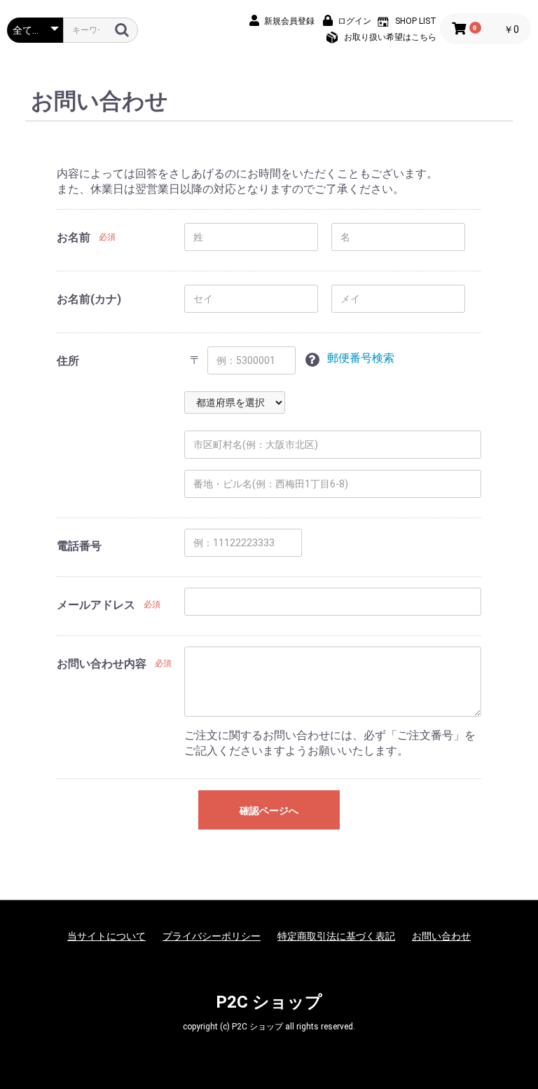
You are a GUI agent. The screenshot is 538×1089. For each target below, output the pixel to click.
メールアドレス (96, 604)
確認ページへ (269, 810)
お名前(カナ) (89, 299)
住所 (68, 360)
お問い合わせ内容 (101, 663)
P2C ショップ (269, 1002)
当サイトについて (106, 936)
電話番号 (79, 546)
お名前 (73, 237)
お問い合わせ (441, 936)
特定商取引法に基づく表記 (336, 936)
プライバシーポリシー (212, 936)
